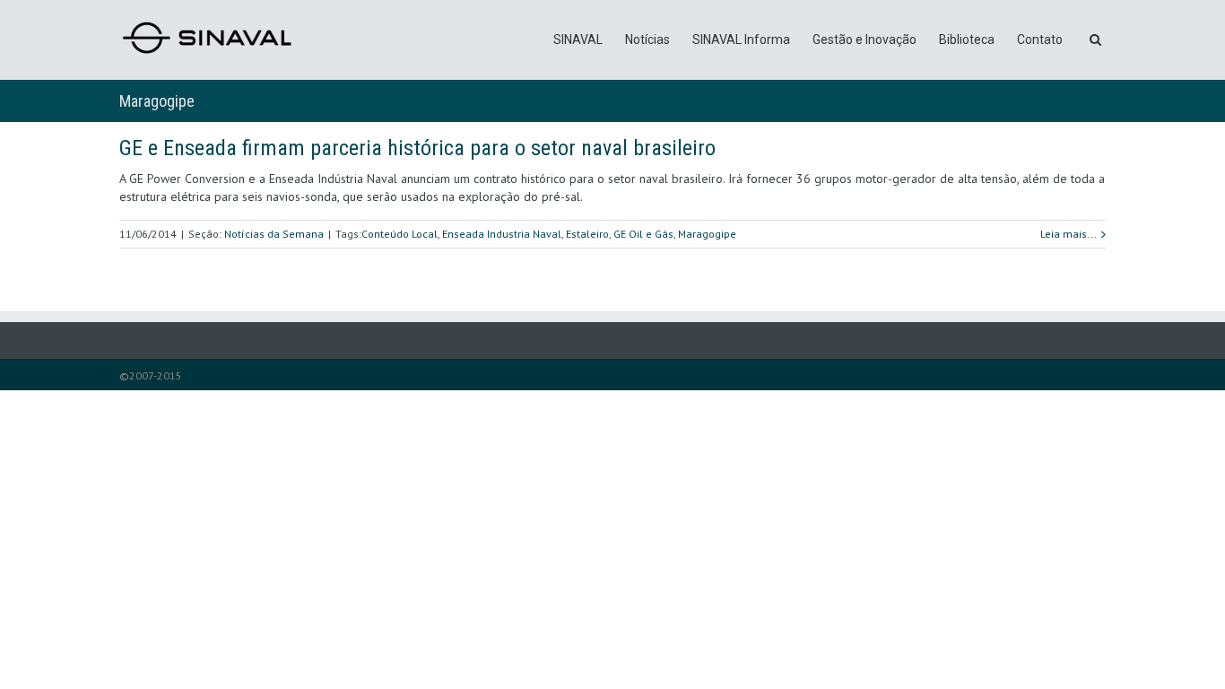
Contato (1040, 39)
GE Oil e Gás (643, 233)
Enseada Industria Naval (501, 233)
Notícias (647, 39)
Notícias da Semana (274, 233)
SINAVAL (578, 39)
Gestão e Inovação (864, 39)
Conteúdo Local (399, 233)
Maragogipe (707, 233)
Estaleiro (587, 233)
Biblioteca (967, 39)
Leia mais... (1068, 233)
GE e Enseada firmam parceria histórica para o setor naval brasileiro (417, 148)
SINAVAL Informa (741, 39)
